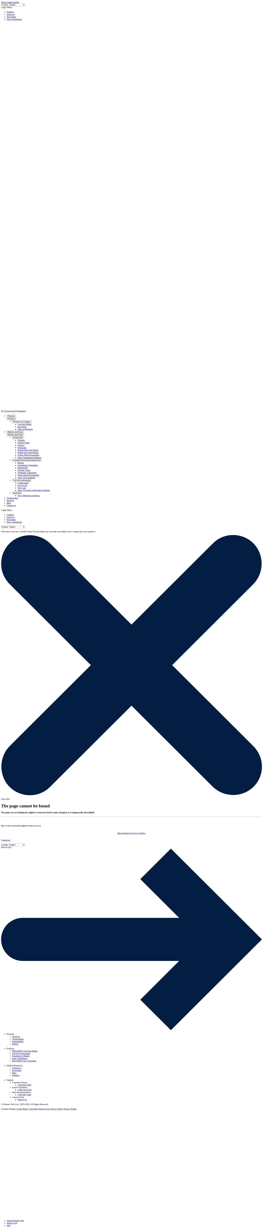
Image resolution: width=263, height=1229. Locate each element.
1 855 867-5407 (24, 1085)
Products (11, 416)
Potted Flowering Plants (28, 450)
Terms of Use (44, 1109)
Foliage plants (24, 443)
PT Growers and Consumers (13, 411)
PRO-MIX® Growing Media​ (24, 1051)
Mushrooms (23, 468)
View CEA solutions (26, 477)
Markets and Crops (15, 432)
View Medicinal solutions (29, 495)
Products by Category (21, 422)
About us (11, 14)
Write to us (22, 1100)
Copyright (33, 1109)
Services (10, 500)
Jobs (8, 1225)
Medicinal (17, 493)
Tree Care (22, 488)
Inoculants (22, 427)
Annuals (21, 440)
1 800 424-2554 (24, 1090)
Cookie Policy (22, 1109)
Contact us (11, 505)
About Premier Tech (15, 1220)
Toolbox (10, 12)
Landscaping (23, 483)
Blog (9, 503)
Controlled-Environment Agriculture (27, 460)
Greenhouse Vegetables (28, 465)
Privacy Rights (70, 1109)
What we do (12, 1223)
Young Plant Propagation (28, 455)
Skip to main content (10, 2)
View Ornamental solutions (29, 457)
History (15, 1044)
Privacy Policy (57, 1109)
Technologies (12, 498)
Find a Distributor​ (14, 19)
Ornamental (17, 438)
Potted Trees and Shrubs (28, 452)
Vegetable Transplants (27, 473)
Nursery (21, 445)
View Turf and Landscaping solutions (34, 490)
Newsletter (11, 17)
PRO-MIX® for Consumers (24, 1061)
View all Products (25, 429)
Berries (21, 463)
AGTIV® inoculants (21, 1053)
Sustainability (18, 1041)
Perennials (22, 448)
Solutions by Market (21, 1056)
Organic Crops (24, 470)
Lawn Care (22, 485)
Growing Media (24, 424)
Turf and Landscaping (21, 480)
